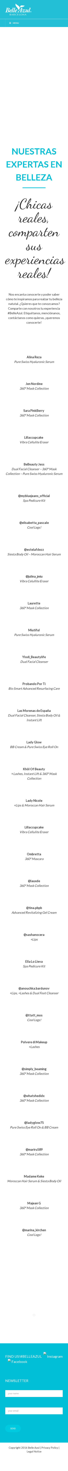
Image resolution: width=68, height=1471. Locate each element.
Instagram (55, 1356)
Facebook (19, 1361)
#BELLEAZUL (31, 1356)
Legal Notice (34, 1451)
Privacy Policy (50, 1447)
